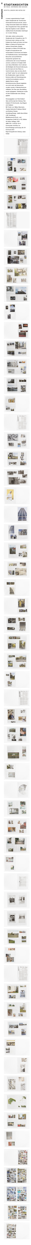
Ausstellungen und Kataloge (14, 10)
